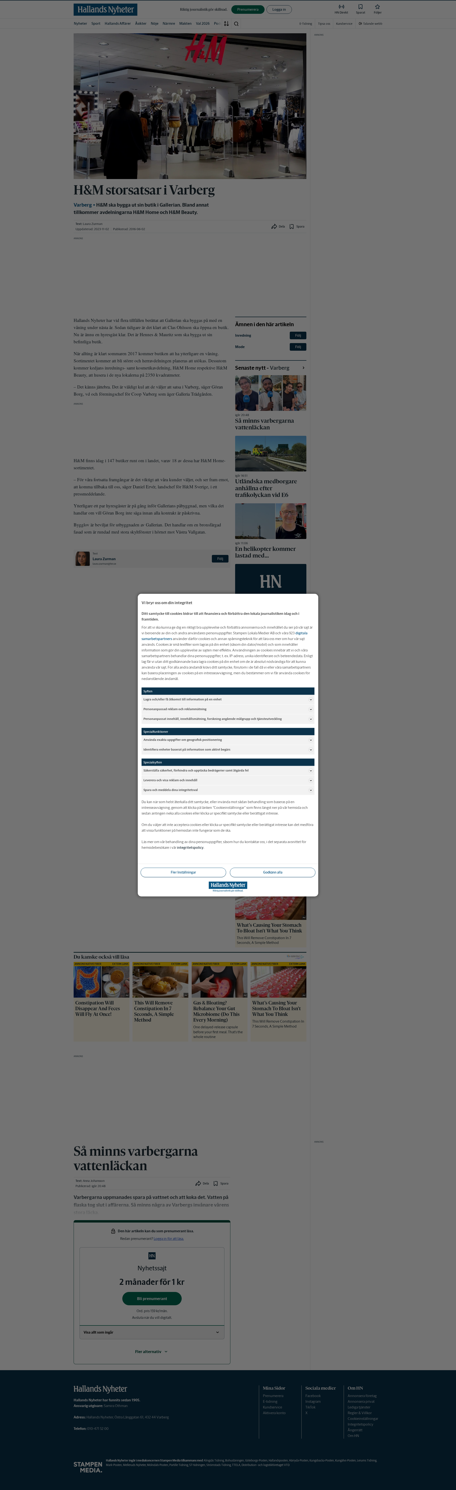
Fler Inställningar (183, 872)
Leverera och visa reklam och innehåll (170, 780)
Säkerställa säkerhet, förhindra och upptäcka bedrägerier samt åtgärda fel (196, 770)
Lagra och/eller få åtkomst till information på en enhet (182, 699)
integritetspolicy (190, 847)
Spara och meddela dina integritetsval (170, 790)
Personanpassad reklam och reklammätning (174, 709)
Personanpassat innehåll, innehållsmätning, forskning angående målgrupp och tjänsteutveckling (212, 719)
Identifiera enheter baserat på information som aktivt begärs (186, 749)
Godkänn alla (272, 872)
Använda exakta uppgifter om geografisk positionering (182, 740)
